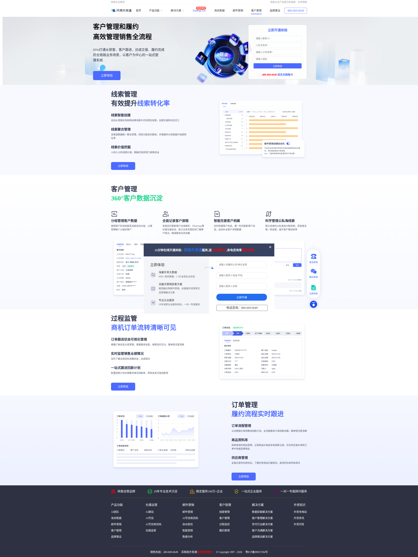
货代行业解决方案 (262, 524)
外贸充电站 (300, 511)
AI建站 (150, 511)
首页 (138, 10)
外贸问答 (299, 524)
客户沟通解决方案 (262, 530)
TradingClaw (199, 10)
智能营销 (187, 530)
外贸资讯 (299, 518)
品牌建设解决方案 (262, 536)
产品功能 (154, 10)
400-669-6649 (295, 10)
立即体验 (107, 75)
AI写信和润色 (153, 524)
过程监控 (224, 524)
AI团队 (115, 511)
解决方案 (176, 10)
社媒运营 (151, 530)
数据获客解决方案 (262, 511)
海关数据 (219, 10)
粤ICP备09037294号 (256, 552)
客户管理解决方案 (262, 518)
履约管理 (224, 530)
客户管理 (256, 10)
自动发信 (187, 524)
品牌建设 (275, 10)
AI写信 (150, 518)
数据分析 (187, 536)
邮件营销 (238, 10)
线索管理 (224, 511)
